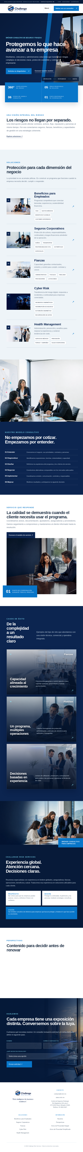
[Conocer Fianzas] (41, 270)
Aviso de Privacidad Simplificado (60, 1129)
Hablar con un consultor (66, 8)
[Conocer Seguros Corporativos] (41, 240)
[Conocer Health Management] (41, 334)
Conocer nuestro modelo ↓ (44, 71)
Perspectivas (60, 1122)
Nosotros (60, 1119)
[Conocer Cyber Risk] (41, 302)
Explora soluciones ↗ (15, 136)
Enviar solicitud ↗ (15, 1064)
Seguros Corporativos (23, 1122)
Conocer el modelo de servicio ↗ (21, 535)
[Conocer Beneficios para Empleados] (41, 206)
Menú (47, 8)
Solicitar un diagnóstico (18, 71)
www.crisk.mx (60, 1097)
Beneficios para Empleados (22, 1119)
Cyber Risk (22, 1129)
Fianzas (22, 1126)
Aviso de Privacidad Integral (60, 1126)
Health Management (23, 1133)
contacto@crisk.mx (48, 1)
